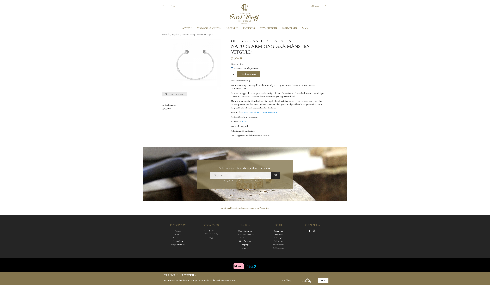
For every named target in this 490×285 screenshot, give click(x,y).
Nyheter (177, 234)
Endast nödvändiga (307, 280)
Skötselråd (278, 234)
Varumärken (289, 28)
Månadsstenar (278, 244)
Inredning (232, 28)
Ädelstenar (278, 241)
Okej (323, 280)
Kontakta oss (245, 237)
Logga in (174, 6)
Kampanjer (245, 244)
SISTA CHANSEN (268, 28)
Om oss (165, 6)
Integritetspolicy (178, 244)
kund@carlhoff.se (211, 230)
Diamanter (278, 231)
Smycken (186, 28)
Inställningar (287, 280)
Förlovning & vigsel (209, 28)
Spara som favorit (175, 94)
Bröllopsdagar (278, 248)
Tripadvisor (264, 208)
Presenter (249, 28)
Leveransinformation (245, 234)
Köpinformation (245, 231)
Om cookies (178, 241)
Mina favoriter (245, 241)
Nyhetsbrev (178, 237)
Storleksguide (278, 237)
